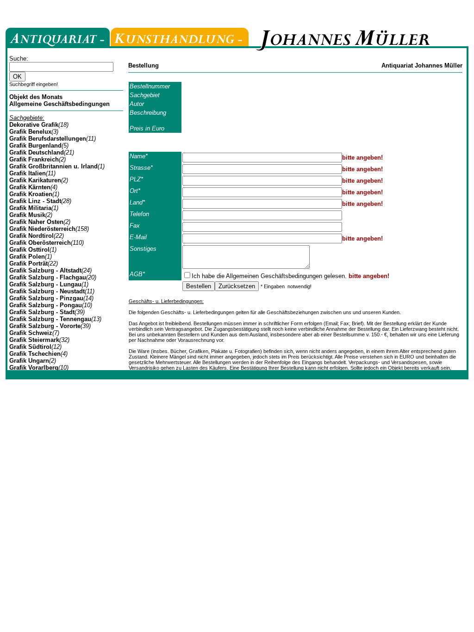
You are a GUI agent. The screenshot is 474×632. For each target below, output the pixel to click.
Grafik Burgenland (35, 145)
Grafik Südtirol (30, 346)
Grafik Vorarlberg (33, 367)
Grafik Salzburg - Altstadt (45, 270)
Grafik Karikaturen (35, 180)
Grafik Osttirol (29, 249)
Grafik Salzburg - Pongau (45, 305)
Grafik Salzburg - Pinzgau (46, 298)
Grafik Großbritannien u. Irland (53, 166)
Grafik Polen (27, 256)
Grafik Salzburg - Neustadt (47, 291)
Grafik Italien (27, 173)
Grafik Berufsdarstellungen (47, 138)
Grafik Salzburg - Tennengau (50, 319)
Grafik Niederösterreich (42, 228)
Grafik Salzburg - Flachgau (47, 277)
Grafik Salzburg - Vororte (45, 325)
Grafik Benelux (30, 131)
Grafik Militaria (30, 207)
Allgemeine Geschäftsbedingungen (59, 103)
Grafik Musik (27, 214)
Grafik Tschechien (35, 353)
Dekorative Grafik (33, 124)
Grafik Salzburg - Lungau (45, 284)
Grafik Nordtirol (31, 235)
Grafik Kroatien (30, 194)
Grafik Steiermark (34, 339)
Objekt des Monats (35, 96)
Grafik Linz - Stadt (35, 201)
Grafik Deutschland (36, 152)
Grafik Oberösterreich (40, 242)
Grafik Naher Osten (36, 221)
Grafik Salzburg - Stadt (42, 312)
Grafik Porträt (28, 263)
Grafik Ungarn (29, 360)
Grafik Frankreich (34, 159)
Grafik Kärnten (29, 187)
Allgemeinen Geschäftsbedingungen (274, 276)
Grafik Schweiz (30, 332)
